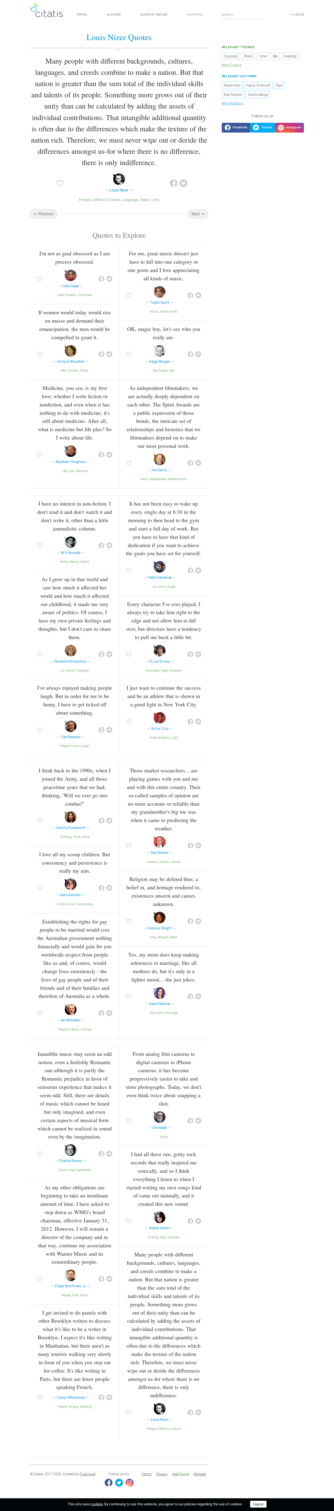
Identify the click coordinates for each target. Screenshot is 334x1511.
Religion (162, 937)
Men (64, 370)
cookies (97, 1504)
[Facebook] (108, 1483)
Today (84, 370)
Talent (145, 200)
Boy (155, 370)
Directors (175, 670)
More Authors (232, 103)
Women (73, 370)
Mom (159, 1013)
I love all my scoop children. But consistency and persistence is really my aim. (74, 862)
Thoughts (82, 670)
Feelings (290, 56)
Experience (83, 1170)
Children (62, 904)
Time (75, 1295)
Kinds (173, 311)
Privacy (162, 1474)
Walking (86, 1407)
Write (63, 562)
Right (164, 670)
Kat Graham (233, 95)
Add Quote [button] (180, 1474)
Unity (155, 200)
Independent (158, 479)
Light (174, 737)
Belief (173, 937)
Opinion (164, 862)
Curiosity (231, 56)
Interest (74, 562)
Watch (84, 562)
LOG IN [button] (299, 14)
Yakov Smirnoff (258, 85)
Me (275, 56)
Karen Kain (232, 85)
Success (163, 737)
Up (62, 670)
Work (144, 479)
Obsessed (85, 295)
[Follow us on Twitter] (262, 128)
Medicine (82, 471)
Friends (73, 1029)
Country (152, 862)
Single (171, 586)
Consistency (84, 904)
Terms (147, 1474)
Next (196, 214)
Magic (163, 370)
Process (70, 295)
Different (99, 200)
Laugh (84, 746)
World (70, 670)
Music (154, 311)
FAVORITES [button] (194, 14)
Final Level (87, 1474)
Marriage (171, 1013)
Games (176, 862)
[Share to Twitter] (183, 183)
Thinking (66, 837)
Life (64, 471)
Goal (60, 295)
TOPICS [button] (82, 14)
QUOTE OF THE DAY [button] (153, 14)
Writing (73, 1407)
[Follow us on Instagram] (289, 128)
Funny (75, 746)
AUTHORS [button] (114, 14)
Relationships (177, 479)
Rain (279, 85)
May (153, 937)
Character (152, 670)
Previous (45, 214)
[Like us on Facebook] (236, 128)
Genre (164, 311)
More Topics (231, 65)
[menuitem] (147, 1474)
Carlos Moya (258, 95)
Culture (114, 200)
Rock (163, 1237)
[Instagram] (130, 1483)
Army (85, 837)
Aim (72, 904)
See (171, 370)
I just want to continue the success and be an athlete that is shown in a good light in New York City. (163, 696)
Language (130, 200)
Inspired (173, 1237)
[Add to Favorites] (60, 183)
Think (77, 837)
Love (71, 471)
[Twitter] (119, 1483)
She (152, 1013)
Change (85, 1029)
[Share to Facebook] (174, 183)
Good (152, 737)
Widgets (200, 1474)
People (85, 200)
